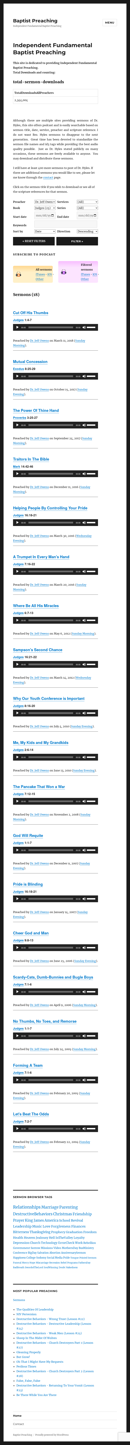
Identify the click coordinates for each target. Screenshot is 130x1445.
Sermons (19, 1300)
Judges (18, 320)
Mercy (25, 1262)
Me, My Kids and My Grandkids (40, 742)
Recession (54, 1262)
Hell (52, 1238)
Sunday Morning (83, 633)
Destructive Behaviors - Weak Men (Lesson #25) (49, 1333)
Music (37, 1226)
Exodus (18, 369)
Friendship (82, 1214)
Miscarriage (42, 1262)
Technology (49, 1243)
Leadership (22, 1226)
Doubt (62, 1267)
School (64, 1220)
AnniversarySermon (73, 1252)
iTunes (40, 274)
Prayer (18, 1220)
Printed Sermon (87, 1257)
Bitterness (21, 1232)
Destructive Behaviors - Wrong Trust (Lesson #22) (50, 1319)
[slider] (91, 327)
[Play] (17, 327)
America (51, 1220)
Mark (16, 466)
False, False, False (28, 1380)
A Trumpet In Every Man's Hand (41, 556)
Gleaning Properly (28, 1352)
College (31, 1257)
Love (46, 1226)
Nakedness (72, 1267)
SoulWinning (51, 1267)
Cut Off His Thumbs (30, 312)
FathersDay (84, 1262)
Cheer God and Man (31, 933)
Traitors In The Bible (31, 459)
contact (48, 177)
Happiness (19, 1257)
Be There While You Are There (36, 1395)
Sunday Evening (82, 726)
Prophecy (58, 1232)
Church (35, 1243)
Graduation (74, 1232)
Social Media (54, 1257)
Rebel (64, 1262)
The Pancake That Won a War (39, 786)
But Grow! (23, 1357)
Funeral (17, 1262)
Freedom (90, 1232)
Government (21, 1248)
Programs (72, 1262)
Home (17, 1415)
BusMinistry (86, 1248)
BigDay (32, 1252)
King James (34, 1220)
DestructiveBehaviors (32, 1214)
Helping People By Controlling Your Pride (50, 508)
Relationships (27, 1207)
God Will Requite (28, 835)
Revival (77, 1220)
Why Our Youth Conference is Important (48, 698)
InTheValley (64, 1238)
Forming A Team (28, 1065)
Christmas (62, 1214)
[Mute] (84, 327)
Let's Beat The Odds (31, 1114)
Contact (18, 1424)
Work (79, 1243)
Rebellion (89, 1243)
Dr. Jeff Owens (39, 340)
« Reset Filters (34, 241)
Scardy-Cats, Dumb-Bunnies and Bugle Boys (53, 977)
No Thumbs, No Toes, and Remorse (45, 1021)
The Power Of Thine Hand (36, 410)
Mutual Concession (30, 361)
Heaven (29, 1238)
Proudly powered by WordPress (52, 1434)
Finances (78, 1226)
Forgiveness (61, 1226)
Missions (47, 1248)
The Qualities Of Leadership (34, 1309)
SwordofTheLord (34, 1267)
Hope (32, 1262)
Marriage (50, 1207)
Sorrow (35, 1248)
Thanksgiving (40, 1232)
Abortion (54, 1252)
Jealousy (42, 1238)
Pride (66, 1257)
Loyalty (79, 1238)
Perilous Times (26, 1366)
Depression (21, 1243)
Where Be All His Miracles (36, 605)
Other (40, 279)
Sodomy (41, 1257)
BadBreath (18, 1267)
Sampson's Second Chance (37, 649)
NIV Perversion (26, 1314)
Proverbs (19, 417)
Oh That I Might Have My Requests (39, 1361)
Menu (109, 22)
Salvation (43, 1252)
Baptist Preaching (35, 21)
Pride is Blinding (28, 884)
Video (57, 1248)
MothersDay (70, 1248)
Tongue (74, 1257)
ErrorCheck (66, 1243)
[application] (55, 327)
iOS (49, 274)
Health (18, 1238)
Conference (20, 1252)
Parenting (68, 1207)
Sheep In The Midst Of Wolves (36, 1338)
